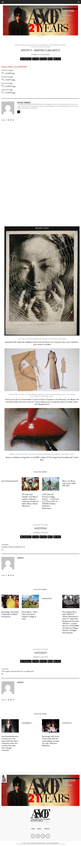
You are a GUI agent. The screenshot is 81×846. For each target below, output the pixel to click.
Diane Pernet (46, 54)
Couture (21, 394)
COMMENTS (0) (27, 58)
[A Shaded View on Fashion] (40, 20)
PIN (51, 58)
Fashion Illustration (45, 394)
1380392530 (47, 598)
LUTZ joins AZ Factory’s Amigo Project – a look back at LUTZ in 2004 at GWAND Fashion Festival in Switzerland (50, 501)
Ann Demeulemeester (9, 480)
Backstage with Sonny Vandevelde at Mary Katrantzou (10, 614)
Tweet (51, 396)
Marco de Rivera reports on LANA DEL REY (69, 483)
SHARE (36, 58)
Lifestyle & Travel (68, 394)
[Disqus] (40, 150)
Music (48, 47)
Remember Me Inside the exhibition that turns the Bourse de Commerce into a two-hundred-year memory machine (42, 343)
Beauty (12, 454)
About (39, 828)
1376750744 (67, 722)
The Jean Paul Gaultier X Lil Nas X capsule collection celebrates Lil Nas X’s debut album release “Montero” (30, 500)
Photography (52, 339)
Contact (47, 828)
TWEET (44, 58)
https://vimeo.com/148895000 (14, 66)
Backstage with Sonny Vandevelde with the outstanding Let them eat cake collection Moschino (50, 741)
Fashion (63, 45)
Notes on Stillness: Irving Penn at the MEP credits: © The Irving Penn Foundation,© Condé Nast (42, 458)
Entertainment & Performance (48, 45)
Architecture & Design (23, 45)
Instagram (43, 339)
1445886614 (26, 722)
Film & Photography (38, 47)
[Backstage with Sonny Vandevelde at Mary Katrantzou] (10, 601)
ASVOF (46, 532)
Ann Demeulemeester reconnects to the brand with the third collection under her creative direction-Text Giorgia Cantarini (9, 743)
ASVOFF (34, 45)
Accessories (13, 394)
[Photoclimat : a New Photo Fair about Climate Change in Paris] (30, 601)
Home (33, 828)
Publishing (62, 339)
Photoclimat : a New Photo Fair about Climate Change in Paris (30, 615)
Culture (21, 339)
